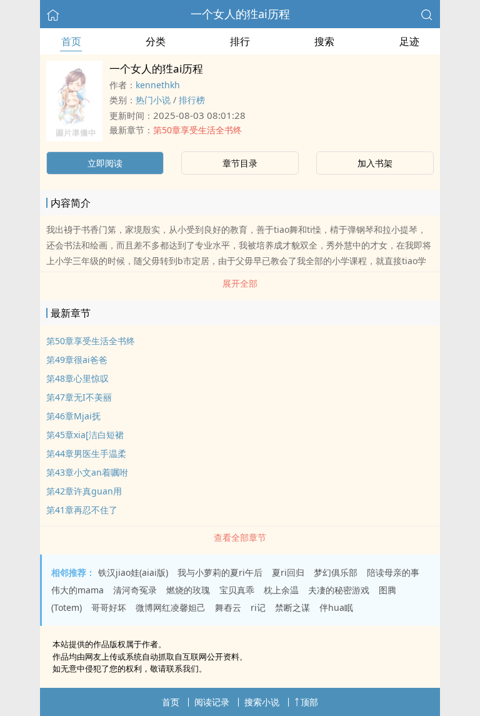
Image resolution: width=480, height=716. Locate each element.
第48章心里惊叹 (77, 378)
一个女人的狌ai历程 (240, 13)
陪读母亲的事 (393, 572)
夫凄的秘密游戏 (338, 590)
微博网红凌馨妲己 (171, 607)
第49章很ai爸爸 (77, 360)
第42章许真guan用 (84, 491)
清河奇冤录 (135, 590)
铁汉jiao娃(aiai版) (133, 572)
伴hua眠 (336, 607)
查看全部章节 (240, 537)
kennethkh (158, 85)
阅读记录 (211, 702)
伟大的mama (77, 590)
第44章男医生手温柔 (86, 453)
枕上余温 (281, 590)
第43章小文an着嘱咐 (87, 472)
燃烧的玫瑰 (188, 590)
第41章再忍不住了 (82, 510)
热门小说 (153, 100)
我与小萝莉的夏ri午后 (220, 572)
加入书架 (375, 163)
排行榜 (192, 100)
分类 (156, 41)
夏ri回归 (288, 572)
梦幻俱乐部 (336, 572)
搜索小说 (261, 702)
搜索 (324, 41)
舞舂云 (228, 607)
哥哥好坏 (108, 607)
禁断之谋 (292, 607)
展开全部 (240, 283)
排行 (240, 41)
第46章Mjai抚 (73, 416)
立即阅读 (105, 163)
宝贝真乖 (236, 590)
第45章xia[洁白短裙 (85, 435)
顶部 (309, 702)
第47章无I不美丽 (79, 397)
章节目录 (240, 163)
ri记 (258, 607)
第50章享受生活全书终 (197, 130)
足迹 (409, 41)
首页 (71, 41)
